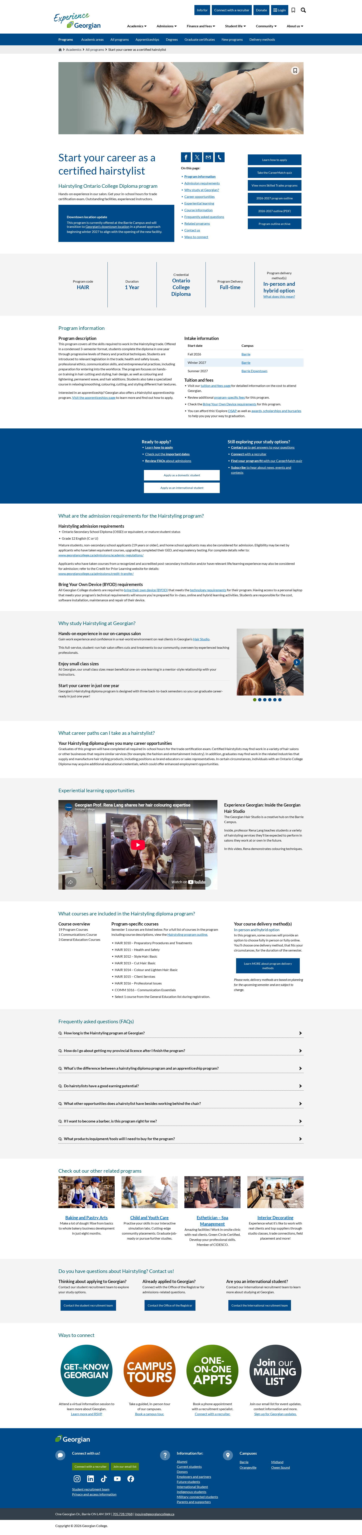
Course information (198, 210)
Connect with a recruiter (231, 10)
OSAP (232, 411)
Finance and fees (199, 26)
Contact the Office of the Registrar (170, 1305)
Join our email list (124, 1466)
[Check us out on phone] (220, 157)
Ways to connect (196, 237)
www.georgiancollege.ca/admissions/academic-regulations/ (101, 555)
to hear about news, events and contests (261, 469)
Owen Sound (280, 1467)
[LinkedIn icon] (90, 1478)
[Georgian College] (77, 21)
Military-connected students (197, 1497)
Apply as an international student (181, 487)
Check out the (167, 454)
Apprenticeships (147, 39)
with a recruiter (248, 454)
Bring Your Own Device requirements (229, 404)
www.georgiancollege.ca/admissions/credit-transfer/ (96, 574)
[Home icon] (60, 49)
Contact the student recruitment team (88, 1305)
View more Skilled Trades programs (274, 185)
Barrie (246, 354)
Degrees (172, 39)
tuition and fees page (216, 386)
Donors (182, 1472)
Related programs (197, 223)
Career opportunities (199, 196)
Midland (277, 1462)
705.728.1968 (122, 1514)
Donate (261, 10)
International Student (192, 1487)
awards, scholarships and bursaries (276, 411)
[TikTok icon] (104, 1478)
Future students (188, 1482)
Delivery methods (262, 39)
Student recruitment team (90, 1489)
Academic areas (92, 39)
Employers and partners (194, 1477)
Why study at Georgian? (201, 190)
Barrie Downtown (254, 371)
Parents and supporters (194, 1502)
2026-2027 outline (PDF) (274, 211)
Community (264, 26)
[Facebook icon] (130, 1478)
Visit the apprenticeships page (93, 397)
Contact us (192, 230)
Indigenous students (191, 1492)
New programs (232, 39)
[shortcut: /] (303, 10)
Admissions (165, 26)
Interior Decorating (275, 1217)
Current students (189, 1466)
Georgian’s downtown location (107, 226)
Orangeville (248, 1467)
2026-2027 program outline (274, 198)
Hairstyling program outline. (187, 934)
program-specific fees (229, 397)
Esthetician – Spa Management (212, 1220)
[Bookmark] (293, 10)
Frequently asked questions (204, 217)
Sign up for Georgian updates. (275, 1414)
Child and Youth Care (149, 1217)
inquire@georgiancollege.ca (154, 1514)
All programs (119, 39)
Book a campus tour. (149, 1414)
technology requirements (208, 590)
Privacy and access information (94, 1494)
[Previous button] (243, 662)
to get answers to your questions (263, 447)
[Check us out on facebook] (186, 157)
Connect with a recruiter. (212, 1414)
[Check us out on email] (209, 157)
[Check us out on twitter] (198, 157)
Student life (234, 26)
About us (293, 26)
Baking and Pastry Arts (86, 1217)
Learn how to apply (274, 160)
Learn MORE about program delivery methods (268, 966)
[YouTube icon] (117, 1478)
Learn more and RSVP (86, 1414)
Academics (135, 26)
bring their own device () (146, 590)
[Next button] (296, 662)
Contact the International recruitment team (259, 1305)
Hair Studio (201, 639)
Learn (159, 447)
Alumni (182, 1461)
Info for (202, 10)
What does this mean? (279, 296)
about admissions (168, 461)
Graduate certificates (200, 39)
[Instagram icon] (77, 1478)
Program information (200, 176)
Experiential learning (199, 203)
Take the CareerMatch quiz (274, 172)
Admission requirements (202, 183)
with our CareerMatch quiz (266, 461)
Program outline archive (274, 224)
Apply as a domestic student (182, 475)
